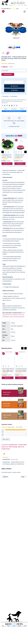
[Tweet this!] (5, 105)
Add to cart (15, 86)
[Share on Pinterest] (7, 105)
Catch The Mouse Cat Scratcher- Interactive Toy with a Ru (7, 157)
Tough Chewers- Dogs (18, 101)
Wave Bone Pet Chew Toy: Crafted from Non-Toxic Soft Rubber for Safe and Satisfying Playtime (13, 314)
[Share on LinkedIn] (9, 105)
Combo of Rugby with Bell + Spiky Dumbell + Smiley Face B (8, 371)
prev (2, 152)
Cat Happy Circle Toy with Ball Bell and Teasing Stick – (19, 157)
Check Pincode (8, 74)
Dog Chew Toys (23, 99)
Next (23, 476)
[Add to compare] (10, 96)
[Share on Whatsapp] (12, 105)
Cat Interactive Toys (9, 99)
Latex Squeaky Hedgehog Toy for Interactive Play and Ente (21, 371)
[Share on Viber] (14, 105)
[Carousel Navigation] (14, 349)
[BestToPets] (14, 2)
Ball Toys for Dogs (5, 368)
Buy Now (15, 90)
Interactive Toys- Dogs (10, 101)
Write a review (6, 439)
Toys (7, 102)
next (25, 152)
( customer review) (11, 63)
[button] (25, 12)
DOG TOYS (3, 101)
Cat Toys (15, 99)
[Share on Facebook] (2, 105)
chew (4, 102)
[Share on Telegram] (16, 105)
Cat (16, 368)
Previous (5, 476)
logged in (10, 472)
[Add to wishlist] (1, 96)
